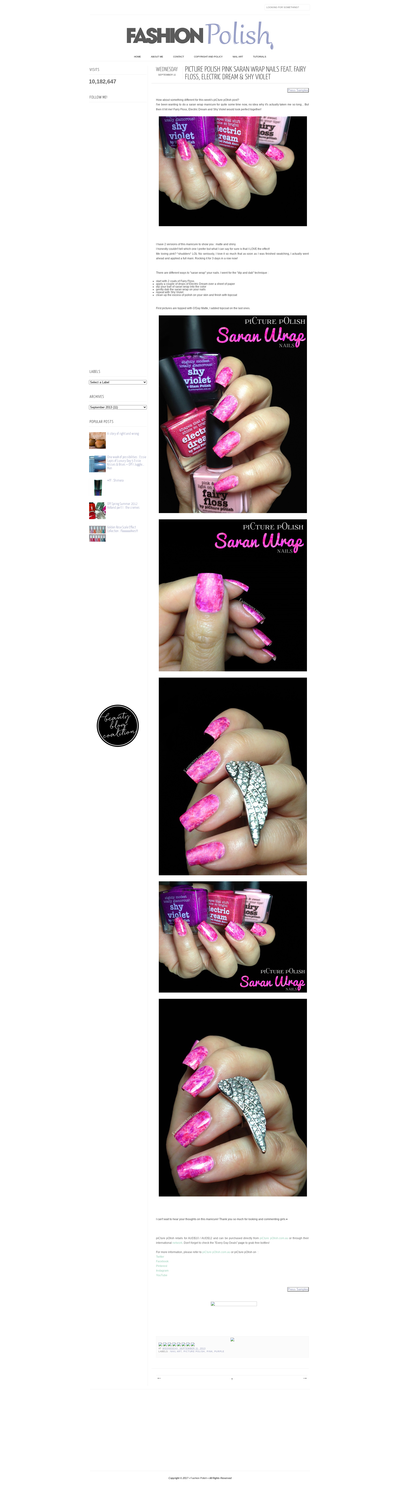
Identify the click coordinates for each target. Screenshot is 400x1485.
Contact (178, 56)
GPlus (142, 7)
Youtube (132, 7)
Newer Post (159, 1378)
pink (210, 1351)
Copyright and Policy (208, 56)
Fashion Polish (199, 1478)
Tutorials (259, 56)
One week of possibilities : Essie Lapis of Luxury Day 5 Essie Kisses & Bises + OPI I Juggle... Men (126, 462)
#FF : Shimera (115, 480)
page (241, 1242)
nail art (176, 1351)
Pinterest (161, 1266)
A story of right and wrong (123, 433)
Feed (171, 7)
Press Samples (298, 90)
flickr (113, 7)
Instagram (123, 7)
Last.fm (152, 7)
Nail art (238, 56)
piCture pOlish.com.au (274, 1238)
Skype (162, 7)
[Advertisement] (117, 288)
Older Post (305, 1378)
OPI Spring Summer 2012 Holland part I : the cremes (123, 505)
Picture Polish (194, 1351)
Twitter (103, 7)
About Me (157, 56)
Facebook (93, 7)
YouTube (161, 1275)
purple (219, 1351)
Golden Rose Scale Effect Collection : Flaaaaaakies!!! (122, 529)
